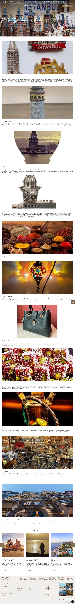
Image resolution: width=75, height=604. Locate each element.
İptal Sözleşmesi (19, 590)
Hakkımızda (18, 583)
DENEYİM (11, 1)
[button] (73, 545)
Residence (44, 5)
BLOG (41, 1)
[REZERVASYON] (73, 302)
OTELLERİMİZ (26, 5)
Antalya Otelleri (30, 590)
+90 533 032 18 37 (48, 1)
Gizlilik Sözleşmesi (20, 588)
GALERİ (35, 1)
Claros (50, 5)
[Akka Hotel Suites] (69, 578)
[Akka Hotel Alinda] (33, 578)
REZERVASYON (67, 5)
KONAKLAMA (28, 1)
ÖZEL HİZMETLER (18, 2)
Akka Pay (29, 588)
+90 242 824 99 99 (5, 595)
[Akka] (7, 578)
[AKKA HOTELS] (6, 1)
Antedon (34, 5)
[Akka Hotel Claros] (52, 578)
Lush (54, 5)
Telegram (64, 1)
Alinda (39, 5)
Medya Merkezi (30, 583)
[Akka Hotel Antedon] (23, 578)
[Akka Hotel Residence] (43, 578)
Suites (58, 5)
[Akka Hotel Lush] (61, 578)
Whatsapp (57, 1)
